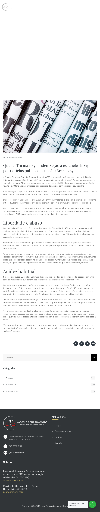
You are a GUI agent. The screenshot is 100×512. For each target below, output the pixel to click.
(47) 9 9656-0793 (16, 452)
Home (58, 426)
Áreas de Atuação (63, 431)
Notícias (9, 378)
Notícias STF (11, 385)
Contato (58, 443)
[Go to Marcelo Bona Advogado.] (20, 44)
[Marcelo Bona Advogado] (13, 7)
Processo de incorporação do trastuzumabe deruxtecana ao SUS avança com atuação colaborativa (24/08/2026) (24, 474)
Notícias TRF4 (12, 391)
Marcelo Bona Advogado (49, 506)
